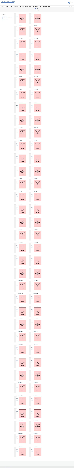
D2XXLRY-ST (35, 127)
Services (7, 6)
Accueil (34, 10)
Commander (16, 6)
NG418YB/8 (19, 446)
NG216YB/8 (19, 318)
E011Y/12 (35, 178)
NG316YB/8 (19, 382)
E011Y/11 (20, 178)
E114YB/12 (35, 242)
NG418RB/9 (19, 420)
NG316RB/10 (19, 331)
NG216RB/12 (19, 280)
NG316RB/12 (19, 344)
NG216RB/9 (19, 293)
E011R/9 (20, 165)
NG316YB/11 (19, 369)
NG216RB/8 (35, 280)
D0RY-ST (20, 25)
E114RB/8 (35, 216)
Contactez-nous (35, 6)
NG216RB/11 (35, 267)
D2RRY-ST (35, 76)
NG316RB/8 (35, 344)
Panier (11, 6)
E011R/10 (20, 140)
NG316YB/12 (35, 369)
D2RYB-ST (35, 89)
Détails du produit (17, 17)
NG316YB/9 (35, 382)
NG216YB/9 (35, 318)
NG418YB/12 (35, 433)
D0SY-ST (35, 25)
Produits (2, 6)
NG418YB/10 (35, 420)
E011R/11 (35, 140)
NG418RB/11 (35, 395)
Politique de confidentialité (45, 6)
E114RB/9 (20, 229)
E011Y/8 (20, 191)
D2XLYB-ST (19, 127)
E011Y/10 (35, 165)
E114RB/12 (20, 216)
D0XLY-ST (20, 38)
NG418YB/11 (19, 433)
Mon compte (22, 6)
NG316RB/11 (35, 331)
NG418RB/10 (19, 395)
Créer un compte (28, 6)
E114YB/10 (35, 229)
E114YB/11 (20, 242)
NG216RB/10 (19, 267)
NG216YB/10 (35, 293)
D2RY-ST (20, 89)
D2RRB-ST (20, 76)
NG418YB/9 (35, 446)
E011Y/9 (35, 191)
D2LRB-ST (35, 38)
